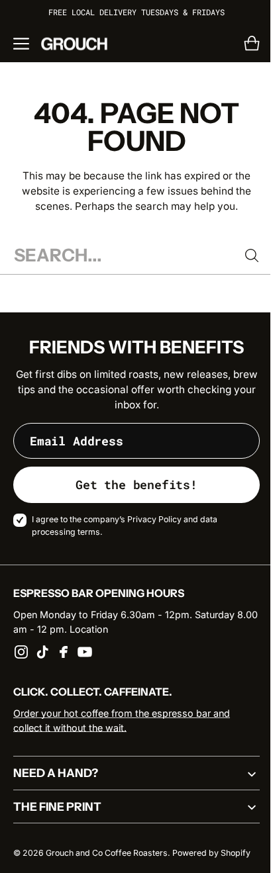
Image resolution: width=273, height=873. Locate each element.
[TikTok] (42, 652)
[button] (21, 43)
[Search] (242, 255)
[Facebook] (64, 652)
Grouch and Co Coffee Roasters (107, 853)
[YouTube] (85, 652)
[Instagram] (21, 652)
